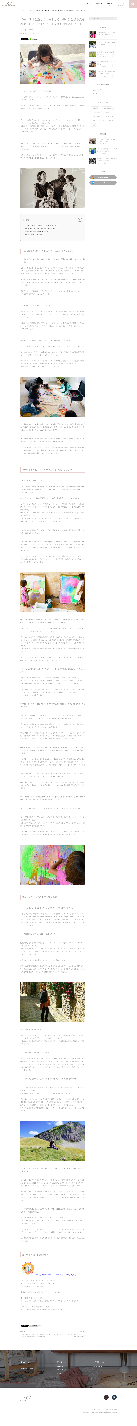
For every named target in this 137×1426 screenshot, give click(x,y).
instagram (103, 177)
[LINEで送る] (33, 39)
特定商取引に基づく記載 (110, 1409)
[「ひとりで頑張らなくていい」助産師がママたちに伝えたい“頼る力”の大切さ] (92, 151)
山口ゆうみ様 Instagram (34, 235)
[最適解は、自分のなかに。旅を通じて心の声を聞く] (92, 44)
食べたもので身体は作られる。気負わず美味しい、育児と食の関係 (69, 1336)
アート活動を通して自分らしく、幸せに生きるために (42, 225)
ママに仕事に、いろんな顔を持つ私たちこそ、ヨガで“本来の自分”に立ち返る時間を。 (36, 1336)
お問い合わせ (97, 1367)
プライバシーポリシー (95, 1409)
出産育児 (107, 112)
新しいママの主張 (107, 120)
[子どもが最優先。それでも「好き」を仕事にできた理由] (92, 141)
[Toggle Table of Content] (79, 220)
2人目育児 (95, 108)
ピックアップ (26, 33)
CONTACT (121, 4)
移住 (93, 125)
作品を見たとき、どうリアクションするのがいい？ (41, 229)
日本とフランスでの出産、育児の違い (37, 232)
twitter (103, 182)
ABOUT (99, 4)
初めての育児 (108, 116)
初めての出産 (96, 116)
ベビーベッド (96, 112)
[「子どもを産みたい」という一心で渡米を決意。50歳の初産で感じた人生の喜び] (92, 34)
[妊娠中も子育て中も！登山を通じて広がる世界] (92, 54)
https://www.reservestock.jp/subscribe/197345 (45, 1309)
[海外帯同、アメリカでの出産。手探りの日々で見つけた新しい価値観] (92, 161)
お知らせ (60, 1367)
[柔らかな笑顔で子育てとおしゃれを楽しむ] (92, 64)
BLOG (109, 4)
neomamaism (107, 108)
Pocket (40, 39)
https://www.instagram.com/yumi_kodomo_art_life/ (55, 1275)
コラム (37, 33)
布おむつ (95, 120)
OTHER (98, 1362)
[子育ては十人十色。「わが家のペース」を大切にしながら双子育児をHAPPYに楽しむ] (92, 73)
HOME (88, 4)
